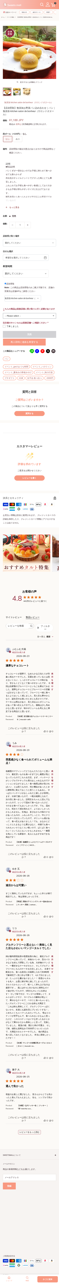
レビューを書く (29, 478)
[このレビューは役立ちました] (45, 731)
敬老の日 (24, 12)
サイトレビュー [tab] (14, 617)
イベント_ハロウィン (42, 367)
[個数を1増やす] (28, 225)
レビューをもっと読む (29, 1132)
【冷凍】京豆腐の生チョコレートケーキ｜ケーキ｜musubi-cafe (35, 718)
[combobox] (45, 636)
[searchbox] (17, 626)
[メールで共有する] (53, 351)
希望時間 (7, 266)
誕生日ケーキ (37, 12)
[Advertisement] (29, 1218)
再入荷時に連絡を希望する (24, 342)
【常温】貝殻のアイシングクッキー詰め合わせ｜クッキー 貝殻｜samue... (34, 903)
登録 (9, 1186)
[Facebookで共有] (37, 351)
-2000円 (49, 378)
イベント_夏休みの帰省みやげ (18, 372)
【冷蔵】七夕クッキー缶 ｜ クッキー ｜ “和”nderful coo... (33, 1107)
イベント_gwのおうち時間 (16, 367)
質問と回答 (29, 392)
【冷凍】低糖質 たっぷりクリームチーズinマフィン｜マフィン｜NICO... (34, 843)
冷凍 (21, 378)
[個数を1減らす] (12, 225)
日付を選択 (8, 251)
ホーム (3, 17)
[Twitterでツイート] (48, 351)
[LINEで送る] (32, 351)
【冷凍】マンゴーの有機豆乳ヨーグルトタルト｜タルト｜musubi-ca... (34, 1044)
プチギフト (10, 378)
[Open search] (42, 4)
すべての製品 (10, 17)
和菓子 (48, 12)
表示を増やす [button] (52, 681)
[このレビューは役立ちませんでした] (50, 731)
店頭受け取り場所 (11, 236)
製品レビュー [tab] (33, 617)
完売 (29, 334)
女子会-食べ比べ (34, 378)
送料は (19, 124)
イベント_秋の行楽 (44, 372)
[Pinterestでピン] (43, 351)
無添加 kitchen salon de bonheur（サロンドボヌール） (28, 102)
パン (7, 359)
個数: (5, 224)
